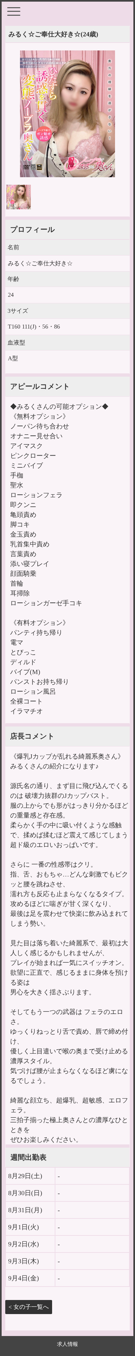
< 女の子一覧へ (29, 1307)
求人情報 (67, 1344)
